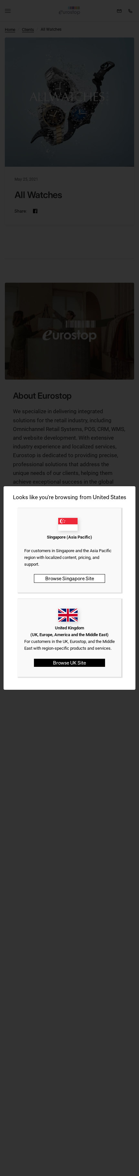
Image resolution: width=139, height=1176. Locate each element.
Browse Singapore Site (69, 578)
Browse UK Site (69, 662)
